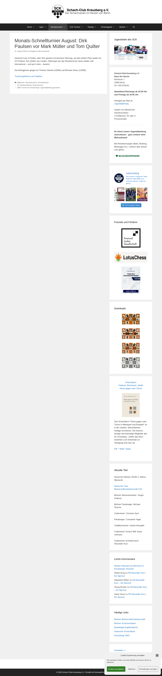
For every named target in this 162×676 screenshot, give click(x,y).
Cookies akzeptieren (116, 669)
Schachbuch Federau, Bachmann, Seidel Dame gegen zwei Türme (131, 385)
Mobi (122, 449)
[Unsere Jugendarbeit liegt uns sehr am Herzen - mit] (142, 194)
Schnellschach (43, 82)
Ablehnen (131, 669)
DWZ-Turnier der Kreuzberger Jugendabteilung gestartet (38, 88)
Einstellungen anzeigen (148, 669)
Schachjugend (106, 27)
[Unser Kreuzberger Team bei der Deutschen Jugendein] (131, 194)
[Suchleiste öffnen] (133, 27)
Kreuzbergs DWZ (122, 635)
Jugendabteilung (121, 104)
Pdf (115, 449)
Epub (128, 449)
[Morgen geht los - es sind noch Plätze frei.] (119, 194)
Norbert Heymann (122, 566)
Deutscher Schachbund (124, 631)
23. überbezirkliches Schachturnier (30, 85)
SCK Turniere (75, 27)
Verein (29, 27)
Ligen (41, 27)
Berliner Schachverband (124, 623)
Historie (122, 27)
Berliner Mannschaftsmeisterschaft (129, 619)
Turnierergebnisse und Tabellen (28, 76)
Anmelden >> (120, 650)
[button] (157, 655)
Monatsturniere (56, 27)
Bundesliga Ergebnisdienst (126, 627)
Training (91, 27)
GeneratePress (100, 672)
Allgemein (21, 82)
